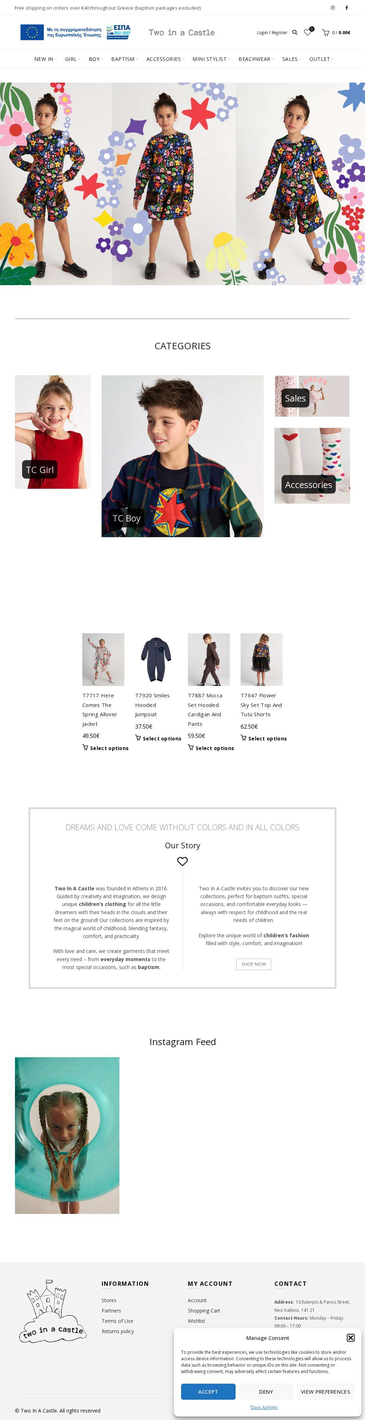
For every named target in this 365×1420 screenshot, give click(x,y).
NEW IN (43, 59)
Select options (109, 748)
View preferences (325, 1391)
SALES (290, 59)
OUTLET (319, 59)
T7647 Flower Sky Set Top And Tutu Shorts (261, 705)
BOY (94, 59)
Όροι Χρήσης (264, 1407)
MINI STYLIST (209, 59)
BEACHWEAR (254, 59)
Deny (266, 1391)
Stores (109, 1300)
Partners (111, 1310)
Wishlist (312, 29)
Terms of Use (117, 1320)
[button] (350, 1337)
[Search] (294, 32)
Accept (208, 1391)
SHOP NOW (254, 964)
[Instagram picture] (155, 1085)
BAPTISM (123, 59)
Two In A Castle (39, 1410)
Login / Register (272, 32)
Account (197, 1300)
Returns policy (118, 1331)
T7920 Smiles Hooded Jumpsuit (152, 705)
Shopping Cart (204, 1310)
